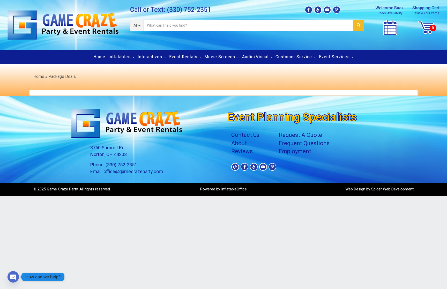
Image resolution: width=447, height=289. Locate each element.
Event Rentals (184, 56)
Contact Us (245, 135)
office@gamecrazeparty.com (133, 171)
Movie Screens (220, 56)
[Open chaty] (13, 277)
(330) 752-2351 (189, 9)
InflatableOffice (234, 189)
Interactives (150, 56)
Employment (295, 151)
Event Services (335, 56)
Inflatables (120, 56)
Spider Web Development (392, 189)
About (239, 143)
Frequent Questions (304, 143)
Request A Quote (300, 135)
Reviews (242, 151)
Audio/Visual (256, 56)
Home (99, 56)
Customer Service (294, 56)
